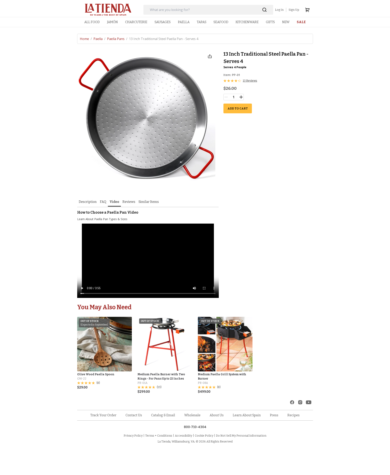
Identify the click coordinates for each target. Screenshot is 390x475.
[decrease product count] (226, 97)
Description (88, 202)
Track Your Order (103, 415)
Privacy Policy (133, 435)
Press (274, 415)
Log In (279, 10)
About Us (217, 415)
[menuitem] (92, 22)
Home (86, 39)
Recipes (293, 415)
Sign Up (294, 10)
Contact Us (134, 415)
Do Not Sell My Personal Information (241, 435)
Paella (99, 39)
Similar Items (149, 202)
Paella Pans (117, 39)
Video (114, 202)
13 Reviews (250, 80)
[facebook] (292, 402)
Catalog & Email (163, 415)
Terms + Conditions (158, 435)
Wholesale (192, 415)
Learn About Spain (247, 415)
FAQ (103, 202)
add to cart (238, 108)
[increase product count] (241, 97)
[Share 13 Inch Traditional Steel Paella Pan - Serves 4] (210, 56)
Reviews (128, 202)
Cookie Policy (204, 435)
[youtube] (308, 402)
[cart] (307, 10)
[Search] (264, 10)
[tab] (87, 202)
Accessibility (183, 435)
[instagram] (300, 402)
